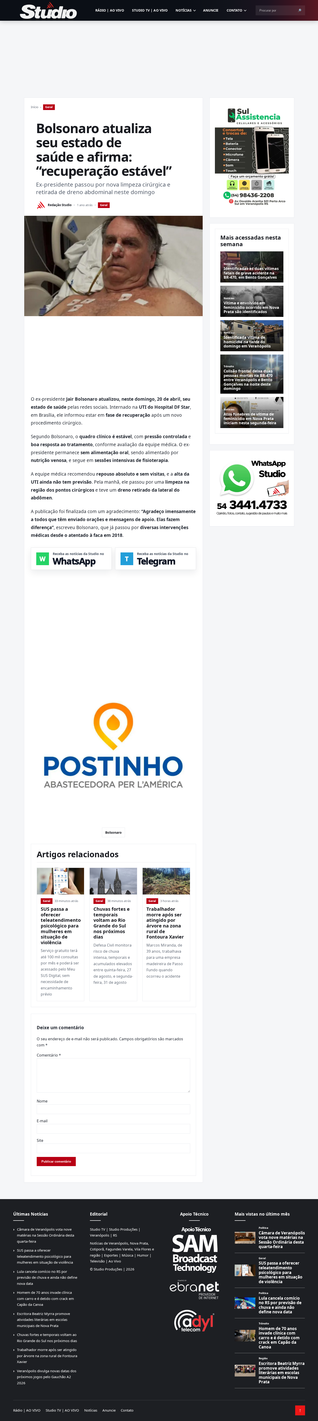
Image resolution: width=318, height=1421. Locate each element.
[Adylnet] (194, 1320)
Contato (234, 10)
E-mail (42, 1120)
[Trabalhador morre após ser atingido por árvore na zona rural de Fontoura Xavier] (166, 881)
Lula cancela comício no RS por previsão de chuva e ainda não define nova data (47, 1277)
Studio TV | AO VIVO (150, 10)
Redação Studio (60, 205)
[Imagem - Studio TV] (252, 486)
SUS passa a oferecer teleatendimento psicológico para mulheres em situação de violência (61, 926)
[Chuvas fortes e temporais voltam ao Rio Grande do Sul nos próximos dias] (113, 881)
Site (40, 1140)
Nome (42, 1101)
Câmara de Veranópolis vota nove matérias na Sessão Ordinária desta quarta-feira (45, 1235)
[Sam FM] (194, 1249)
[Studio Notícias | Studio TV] (48, 10)
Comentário (49, 1055)
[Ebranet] (194, 1290)
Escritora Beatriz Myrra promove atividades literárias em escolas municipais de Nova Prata (43, 1319)
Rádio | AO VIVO (109, 10)
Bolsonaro (113, 832)
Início (34, 107)
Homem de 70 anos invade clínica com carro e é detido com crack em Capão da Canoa (45, 1298)
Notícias (184, 10)
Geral (49, 107)
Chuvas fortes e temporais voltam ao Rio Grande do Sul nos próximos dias (111, 923)
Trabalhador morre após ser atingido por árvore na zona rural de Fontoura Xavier (165, 923)
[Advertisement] (159, 56)
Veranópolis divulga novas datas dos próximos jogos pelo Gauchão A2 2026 (46, 1376)
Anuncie (211, 10)
